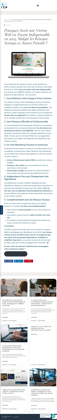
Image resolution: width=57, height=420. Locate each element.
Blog (10, 19)
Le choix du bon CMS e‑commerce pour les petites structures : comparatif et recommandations (42, 302)
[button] (37, 5)
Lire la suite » (5, 317)
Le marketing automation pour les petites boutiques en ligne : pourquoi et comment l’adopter (13, 302)
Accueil (6, 19)
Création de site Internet (16, 254)
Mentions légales (15, 416)
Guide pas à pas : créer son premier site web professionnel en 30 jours (41, 328)
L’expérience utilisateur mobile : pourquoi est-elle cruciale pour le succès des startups (42, 392)
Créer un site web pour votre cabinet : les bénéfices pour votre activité (13, 391)
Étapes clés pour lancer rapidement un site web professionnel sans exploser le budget (13, 348)
